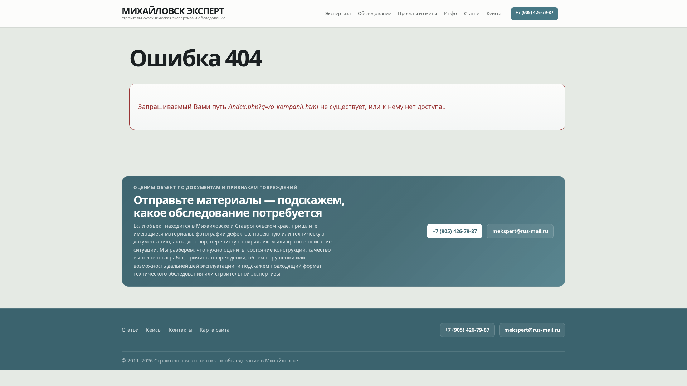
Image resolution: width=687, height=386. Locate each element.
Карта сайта (215, 330)
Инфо (450, 13)
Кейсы (494, 13)
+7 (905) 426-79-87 (535, 12)
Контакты (181, 330)
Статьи (471, 13)
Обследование (374, 13)
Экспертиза (338, 13)
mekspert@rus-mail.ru (520, 231)
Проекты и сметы (417, 13)
